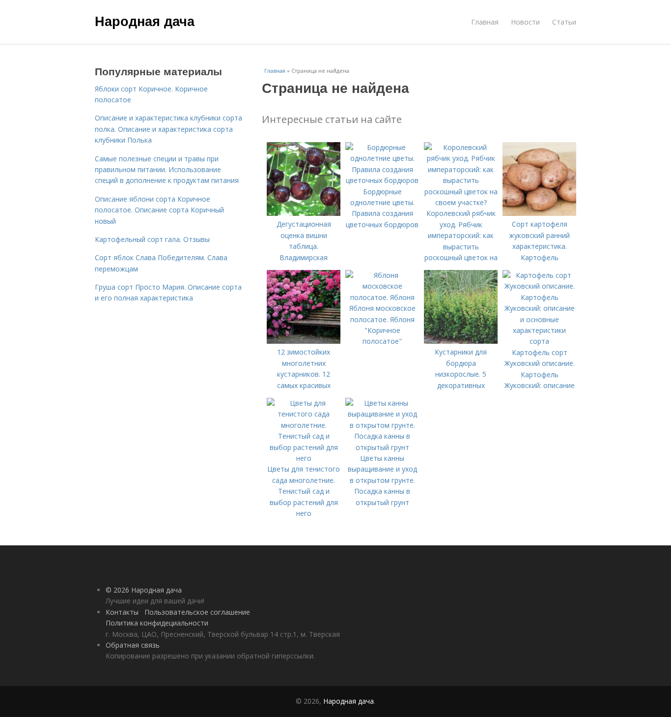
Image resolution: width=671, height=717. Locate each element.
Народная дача (145, 20)
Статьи (564, 22)
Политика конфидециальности (157, 622)
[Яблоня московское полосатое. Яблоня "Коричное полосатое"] (382, 297)
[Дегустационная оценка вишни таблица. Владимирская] (303, 213)
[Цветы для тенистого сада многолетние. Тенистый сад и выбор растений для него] (303, 458)
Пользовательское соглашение (197, 612)
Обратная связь (133, 645)
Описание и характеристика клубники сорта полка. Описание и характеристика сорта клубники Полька (168, 129)
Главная (485, 22)
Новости (525, 22)
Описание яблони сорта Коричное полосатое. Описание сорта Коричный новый (159, 210)
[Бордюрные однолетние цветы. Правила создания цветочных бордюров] (382, 180)
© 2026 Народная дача (144, 590)
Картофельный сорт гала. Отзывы (152, 239)
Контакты (122, 612)
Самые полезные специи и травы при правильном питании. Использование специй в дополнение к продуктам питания (167, 169)
